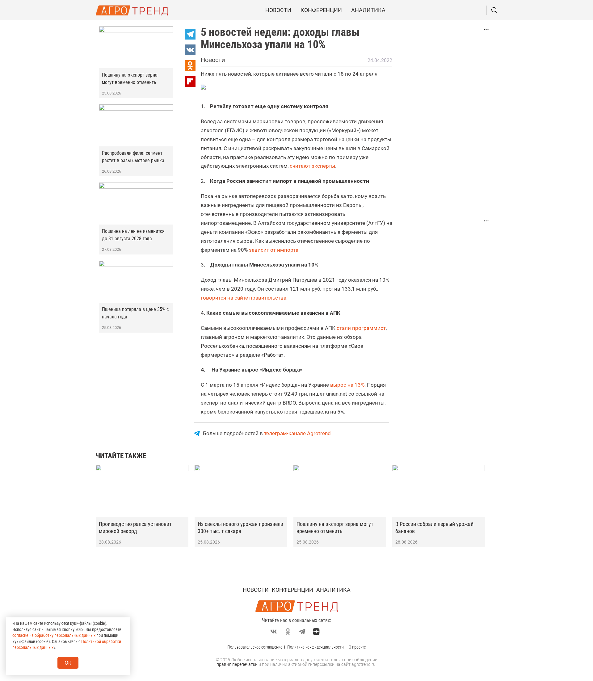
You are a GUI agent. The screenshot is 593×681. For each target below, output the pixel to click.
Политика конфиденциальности (315, 647)
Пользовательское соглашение (254, 647)
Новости (278, 10)
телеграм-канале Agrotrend (297, 433)
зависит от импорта (273, 250)
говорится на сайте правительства (243, 298)
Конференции (321, 10)
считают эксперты (312, 166)
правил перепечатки (237, 664)
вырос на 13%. (348, 385)
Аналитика (368, 10)
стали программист (361, 328)
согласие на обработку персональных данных (53, 635)
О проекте (357, 647)
